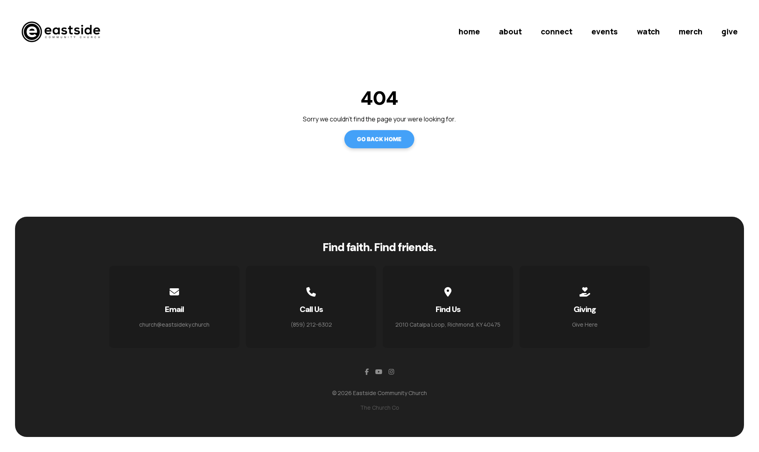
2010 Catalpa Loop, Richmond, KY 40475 (447, 324)
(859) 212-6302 (311, 324)
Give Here (585, 324)
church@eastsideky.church (174, 324)
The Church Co (379, 407)
